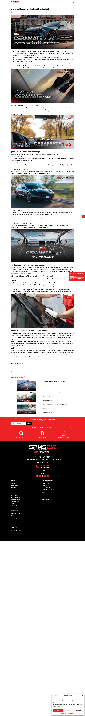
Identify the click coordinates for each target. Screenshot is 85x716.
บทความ (12, 515)
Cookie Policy (63, 713)
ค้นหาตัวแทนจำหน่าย (15, 524)
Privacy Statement (70, 713)
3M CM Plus (13, 503)
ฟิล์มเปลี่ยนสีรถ (46, 486)
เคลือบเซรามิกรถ (46, 487)
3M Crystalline (14, 494)
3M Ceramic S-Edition (15, 499)
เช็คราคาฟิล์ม (14, 522)
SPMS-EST (32, 60)
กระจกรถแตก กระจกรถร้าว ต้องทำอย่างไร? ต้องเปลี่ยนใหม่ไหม (55, 381)
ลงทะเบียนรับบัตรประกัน (16, 530)
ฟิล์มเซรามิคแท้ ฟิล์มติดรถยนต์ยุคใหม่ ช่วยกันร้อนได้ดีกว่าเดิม (55, 405)
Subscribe (29, 423)
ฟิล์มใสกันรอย (46, 484)
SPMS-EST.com (22, 345)
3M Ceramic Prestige (15, 496)
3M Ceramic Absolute (15, 501)
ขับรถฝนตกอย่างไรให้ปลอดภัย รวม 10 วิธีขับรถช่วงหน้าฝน (54, 393)
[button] (82, 695)
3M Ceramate (25, 60)
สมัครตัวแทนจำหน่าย (15, 486)
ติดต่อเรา (13, 484)
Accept (58, 710)
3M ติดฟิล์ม (65, 343)
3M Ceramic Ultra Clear (16, 498)
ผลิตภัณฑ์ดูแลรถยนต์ (47, 489)
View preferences (78, 710)
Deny (68, 710)
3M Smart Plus (14, 505)
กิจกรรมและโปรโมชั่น (15, 513)
